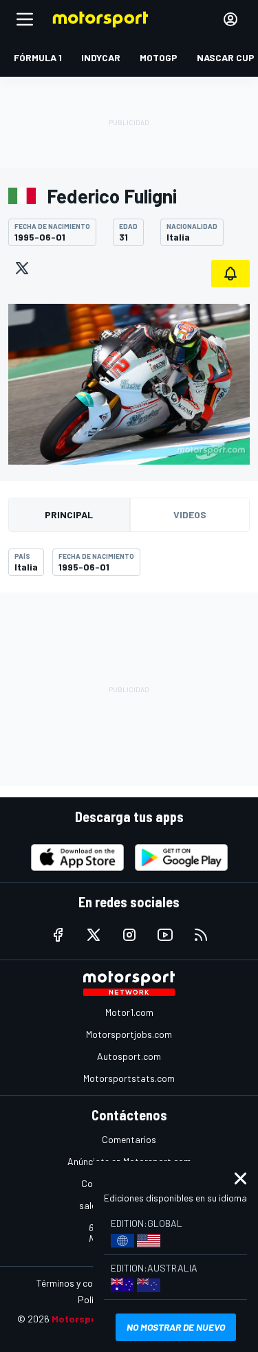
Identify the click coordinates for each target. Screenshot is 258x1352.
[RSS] (201, 935)
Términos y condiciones (84, 1283)
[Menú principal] (25, 19)
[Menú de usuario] (230, 19)
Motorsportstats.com (129, 1078)
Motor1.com (129, 1012)
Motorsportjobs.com (129, 1034)
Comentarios (129, 1139)
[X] (22, 268)
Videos (189, 514)
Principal (69, 514)
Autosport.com (129, 1056)
